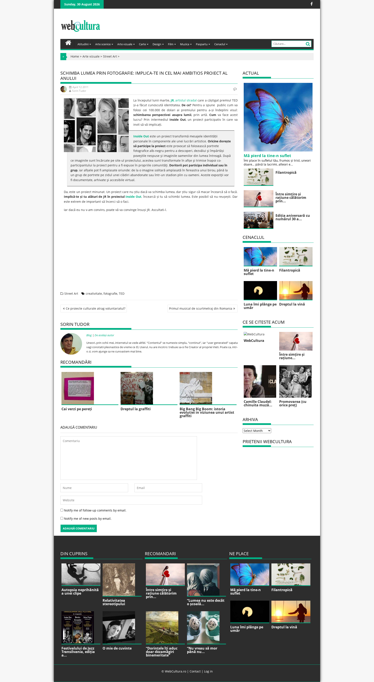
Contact (195, 671)
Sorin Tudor (79, 91)
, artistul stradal (184, 100)
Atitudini (83, 44)
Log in (208, 671)
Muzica (184, 44)
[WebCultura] (68, 42)
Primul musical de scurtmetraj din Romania (200, 308)
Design (157, 44)
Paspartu (202, 44)
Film (170, 44)
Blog (89, 335)
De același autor (104, 335)
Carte (142, 44)
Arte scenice (103, 44)
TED (121, 293)
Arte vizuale (124, 44)
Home (75, 56)
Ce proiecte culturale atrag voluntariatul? (95, 308)
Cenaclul (219, 44)
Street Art (110, 56)
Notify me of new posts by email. (87, 518)
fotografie (110, 293)
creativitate (94, 293)
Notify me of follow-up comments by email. (95, 510)
